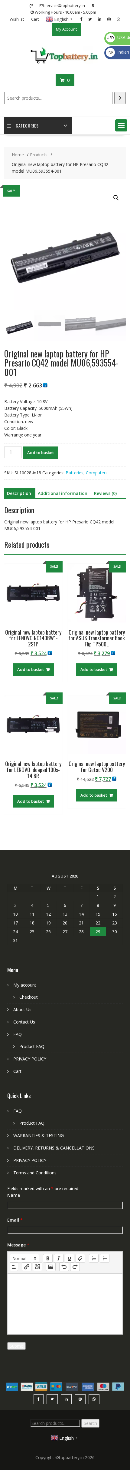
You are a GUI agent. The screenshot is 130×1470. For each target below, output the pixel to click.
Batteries (74, 473)
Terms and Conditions (35, 1173)
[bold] (48, 1258)
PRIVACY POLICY (29, 1059)
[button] (121, 125)
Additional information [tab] (62, 493)
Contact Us (24, 1022)
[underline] (69, 1258)
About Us (22, 1009)
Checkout (28, 997)
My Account (66, 29)
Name (13, 1195)
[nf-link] (26, 1267)
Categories (27, 125)
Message (18, 1245)
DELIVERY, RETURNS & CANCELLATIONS (54, 1148)
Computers (97, 473)
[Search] (120, 98)
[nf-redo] (75, 1267)
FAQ (17, 1034)
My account (24, 985)
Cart (35, 19)
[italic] (58, 1258)
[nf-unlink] (37, 1267)
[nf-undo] (64, 1267)
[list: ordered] (94, 1258)
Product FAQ (31, 1046)
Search (90, 1423)
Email (15, 1220)
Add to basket (40, 452)
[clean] (80, 1258)
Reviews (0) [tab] (105, 493)
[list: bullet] (104, 1258)
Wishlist (17, 19)
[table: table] (51, 1267)
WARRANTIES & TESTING (38, 1135)
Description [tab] (19, 493)
